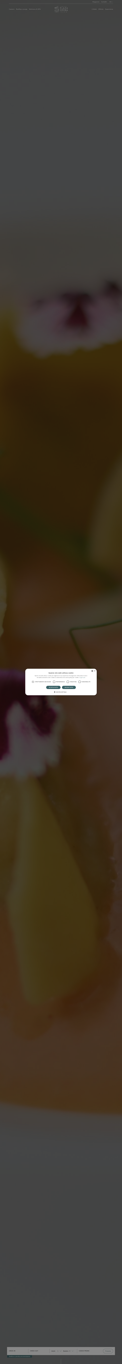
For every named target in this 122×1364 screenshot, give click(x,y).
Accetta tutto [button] (53, 687)
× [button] (94, 671)
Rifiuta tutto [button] (69, 687)
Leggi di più (82, 677)
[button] (61, 692)
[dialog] (61, 682)
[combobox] (92, 671)
